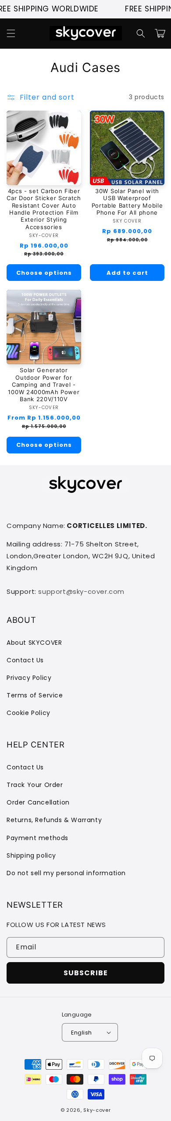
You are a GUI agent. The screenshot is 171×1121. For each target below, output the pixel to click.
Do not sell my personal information (66, 873)
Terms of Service (35, 695)
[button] (11, 33)
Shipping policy (31, 855)
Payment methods (37, 838)
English (81, 1032)
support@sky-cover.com (81, 591)
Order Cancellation (38, 802)
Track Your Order (35, 784)
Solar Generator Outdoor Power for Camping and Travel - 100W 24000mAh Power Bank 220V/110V (43, 384)
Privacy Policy (29, 677)
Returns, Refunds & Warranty (54, 820)
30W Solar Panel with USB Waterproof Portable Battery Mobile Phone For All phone (127, 201)
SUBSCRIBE (86, 973)
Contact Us (25, 660)
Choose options (44, 273)
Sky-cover (96, 1110)
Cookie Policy (28, 712)
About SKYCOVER (34, 642)
